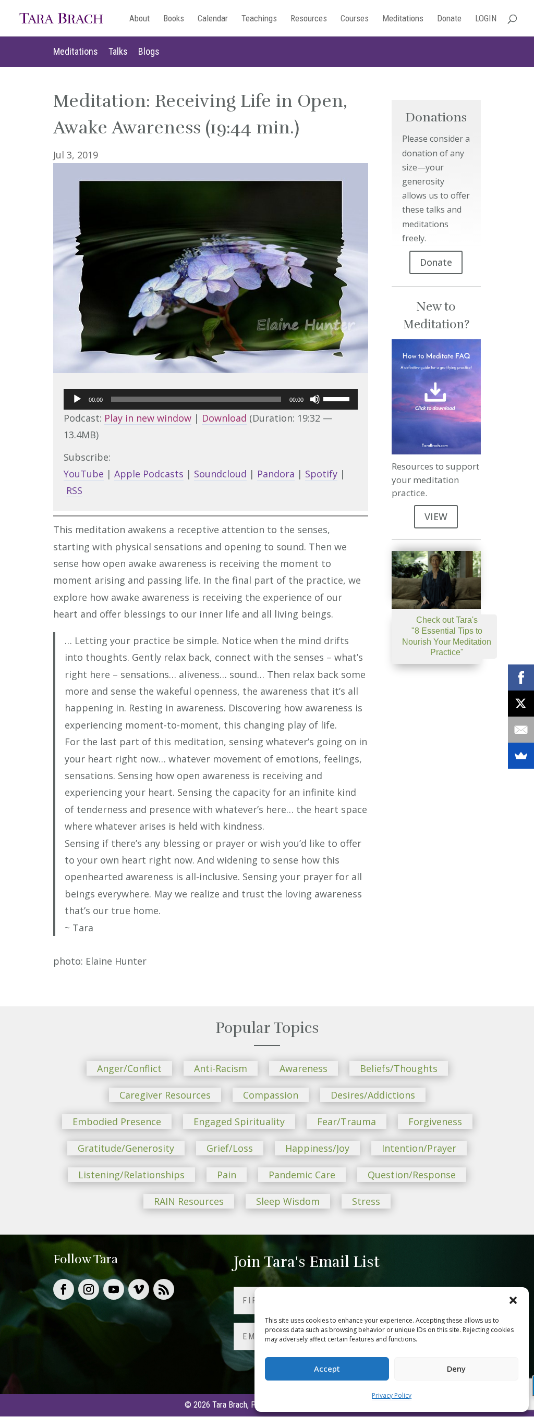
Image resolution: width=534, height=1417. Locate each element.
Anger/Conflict (129, 1068)
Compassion (270, 1095)
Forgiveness (435, 1121)
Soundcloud (220, 473)
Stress (366, 1201)
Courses (355, 19)
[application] (210, 399)
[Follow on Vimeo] (138, 1289)
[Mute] (315, 399)
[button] (513, 1300)
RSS (74, 490)
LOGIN (485, 19)
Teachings (259, 19)
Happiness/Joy (317, 1148)
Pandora (276, 473)
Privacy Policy (391, 1395)
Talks (118, 51)
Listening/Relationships (131, 1174)
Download (224, 418)
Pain (226, 1174)
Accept (327, 1368)
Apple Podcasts (149, 473)
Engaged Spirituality (239, 1121)
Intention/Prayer (419, 1148)
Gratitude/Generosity (126, 1148)
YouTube (84, 473)
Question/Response (412, 1174)
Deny (456, 1368)
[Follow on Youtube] (113, 1289)
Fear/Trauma (346, 1121)
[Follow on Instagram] (88, 1289)
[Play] (77, 399)
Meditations (402, 19)
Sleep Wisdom (288, 1201)
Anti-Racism (220, 1068)
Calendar (213, 19)
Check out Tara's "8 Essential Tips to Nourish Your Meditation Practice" (446, 636)
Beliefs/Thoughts (399, 1068)
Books (173, 19)
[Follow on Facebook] (63, 1289)
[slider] (338, 398)
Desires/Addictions (373, 1095)
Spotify (321, 473)
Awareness (303, 1068)
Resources (308, 19)
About (139, 19)
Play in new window (147, 418)
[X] (521, 704)
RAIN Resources (189, 1201)
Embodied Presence (116, 1121)
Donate (449, 19)
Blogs (149, 51)
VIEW (435, 516)
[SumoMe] (521, 756)
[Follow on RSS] (163, 1289)
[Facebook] (521, 677)
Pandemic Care (302, 1174)
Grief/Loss (230, 1148)
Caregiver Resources (165, 1095)
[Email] (521, 730)
